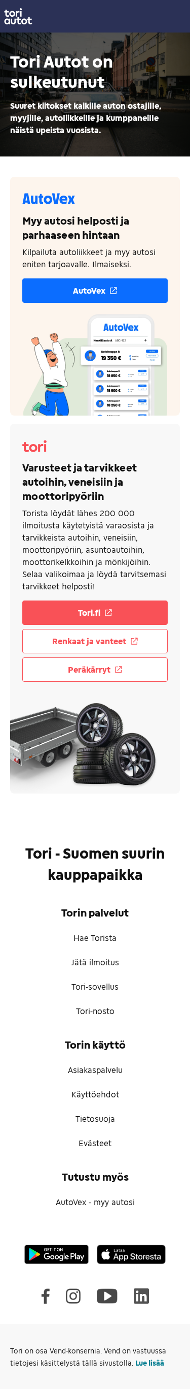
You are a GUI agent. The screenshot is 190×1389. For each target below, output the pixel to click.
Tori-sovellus (95, 986)
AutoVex (89, 290)
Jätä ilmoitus (95, 962)
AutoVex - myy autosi (95, 1202)
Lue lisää (149, 1363)
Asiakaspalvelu (95, 1070)
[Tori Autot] (95, 16)
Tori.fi (89, 612)
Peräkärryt (89, 669)
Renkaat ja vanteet (89, 641)
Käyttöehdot (95, 1094)
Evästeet (95, 1143)
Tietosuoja (95, 1118)
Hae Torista (95, 937)
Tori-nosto (95, 1011)
